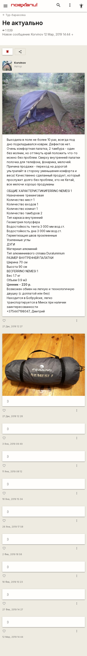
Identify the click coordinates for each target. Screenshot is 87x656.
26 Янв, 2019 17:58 (12, 526)
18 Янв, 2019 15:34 (12, 499)
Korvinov (37, 34)
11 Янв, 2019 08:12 (12, 471)
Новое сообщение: (16, 34)
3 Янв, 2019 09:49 (12, 444)
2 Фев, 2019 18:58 (12, 554)
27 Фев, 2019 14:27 (12, 609)
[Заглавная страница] (24, 3)
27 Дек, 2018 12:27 (12, 326)
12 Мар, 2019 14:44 (58, 34)
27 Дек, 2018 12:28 (12, 416)
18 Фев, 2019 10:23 (12, 582)
